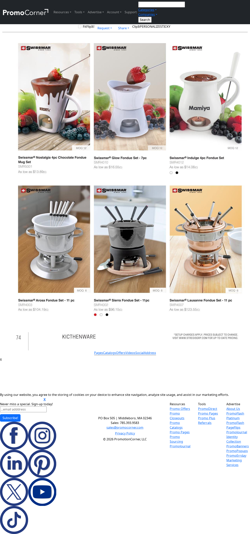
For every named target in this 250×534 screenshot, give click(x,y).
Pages (98, 353)
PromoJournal (180, 446)
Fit (84, 26)
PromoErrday (236, 455)
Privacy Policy (125, 433)
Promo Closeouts (177, 415)
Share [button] (122, 28)
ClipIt (136, 26)
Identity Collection (233, 439)
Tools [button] (78, 12)
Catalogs (109, 353)
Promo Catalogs (176, 425)
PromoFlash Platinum (235, 415)
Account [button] (113, 12)
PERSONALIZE (150, 26)
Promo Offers (180, 409)
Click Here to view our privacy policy (21, 399)
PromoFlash (235, 423)
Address (150, 353)
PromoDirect (207, 409)
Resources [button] (61, 12)
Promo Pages (180, 432)
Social (139, 353)
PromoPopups (237, 451)
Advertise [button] (95, 12)
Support (131, 12)
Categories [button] (146, 10)
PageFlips (233, 427)
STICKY (165, 26)
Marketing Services (234, 462)
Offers (120, 353)
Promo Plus (206, 418)
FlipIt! (90, 26)
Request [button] (103, 28)
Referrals (205, 423)
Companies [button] (146, 14)
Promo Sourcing (176, 439)
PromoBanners (237, 446)
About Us (233, 409)
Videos (130, 353)
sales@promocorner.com (124, 427)
